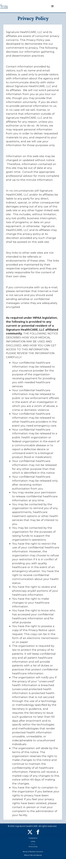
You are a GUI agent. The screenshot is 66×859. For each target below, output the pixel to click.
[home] (4, 6)
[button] (52, 6)
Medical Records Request (33, 855)
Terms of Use (33, 846)
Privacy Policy (33, 844)
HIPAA (33, 841)
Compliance (33, 838)
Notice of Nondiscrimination (33, 851)
